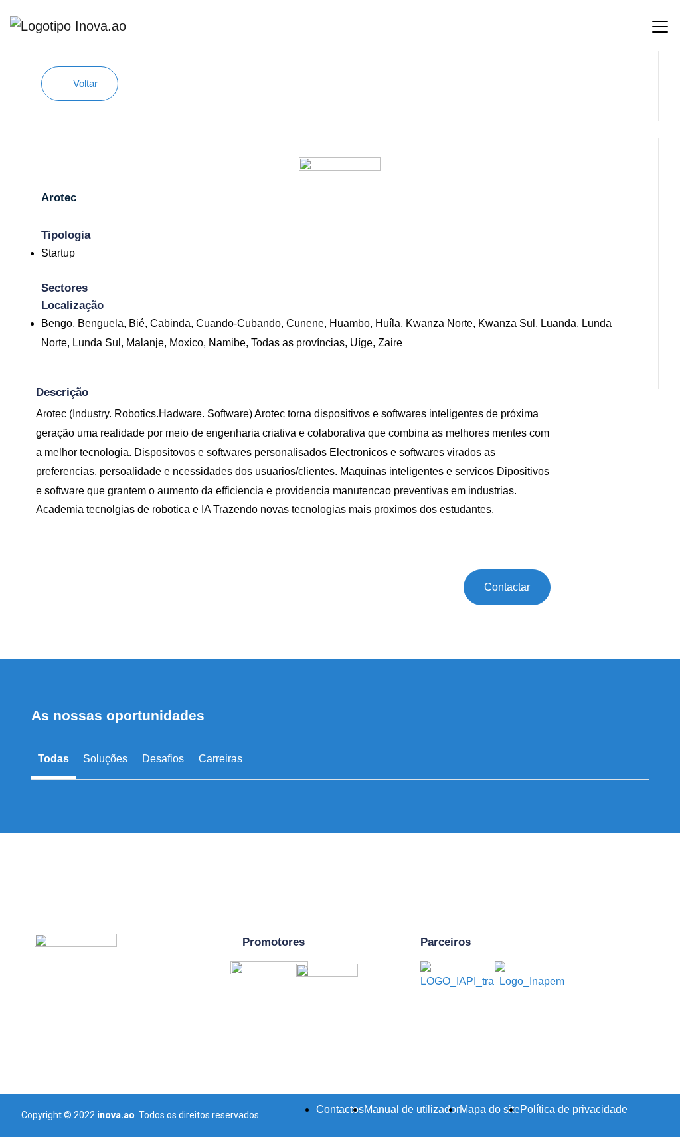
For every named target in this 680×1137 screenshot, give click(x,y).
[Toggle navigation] (650, 25)
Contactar (507, 587)
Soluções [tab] (105, 758)
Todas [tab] (53, 758)
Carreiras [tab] (220, 758)
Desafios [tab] (163, 758)
